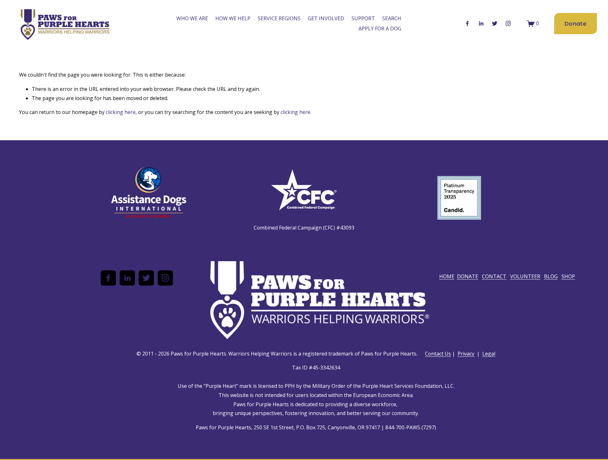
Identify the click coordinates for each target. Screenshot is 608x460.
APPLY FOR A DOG (379, 28)
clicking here (121, 112)
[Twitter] (494, 23)
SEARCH (391, 18)
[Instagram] (508, 23)
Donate (575, 24)
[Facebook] (467, 23)
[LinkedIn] (481, 23)
